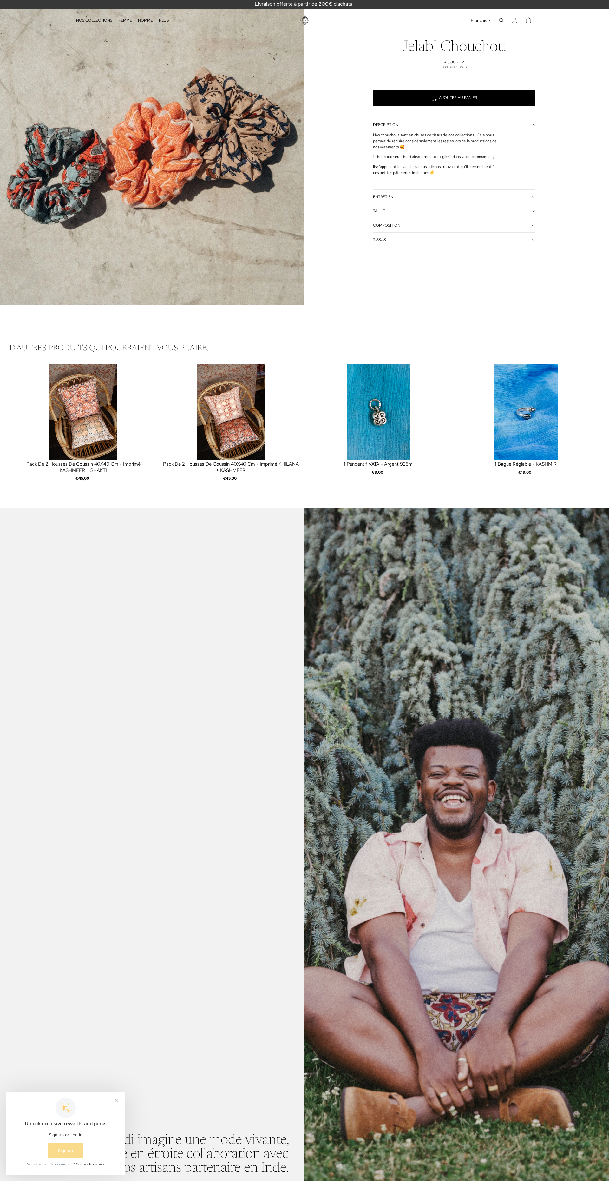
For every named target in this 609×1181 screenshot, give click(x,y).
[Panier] (528, 20)
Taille (379, 211)
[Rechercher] (501, 20)
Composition (386, 225)
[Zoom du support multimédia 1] (152, 152)
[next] (593, 423)
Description (385, 124)
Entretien (383, 196)
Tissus (379, 239)
